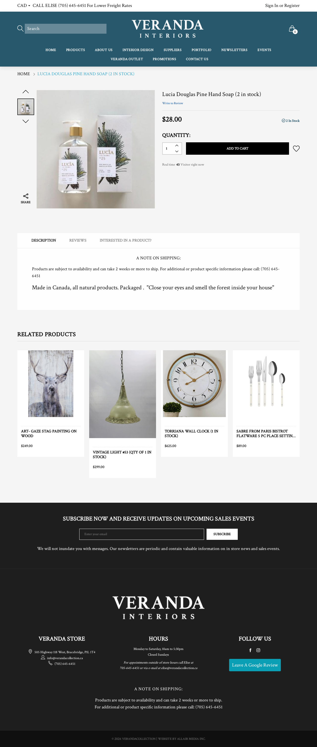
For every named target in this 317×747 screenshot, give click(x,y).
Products (75, 50)
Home (51, 50)
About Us (104, 50)
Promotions (164, 59)
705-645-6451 (129, 668)
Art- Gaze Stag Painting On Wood (49, 433)
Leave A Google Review (255, 665)
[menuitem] (51, 50)
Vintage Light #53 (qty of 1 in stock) (122, 454)
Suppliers (173, 50)
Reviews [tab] (77, 240)
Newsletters (234, 50)
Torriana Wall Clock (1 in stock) (191, 433)
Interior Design (138, 50)
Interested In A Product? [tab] (126, 240)
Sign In (271, 5)
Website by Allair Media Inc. (182, 739)
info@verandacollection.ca (65, 658)
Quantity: (176, 135)
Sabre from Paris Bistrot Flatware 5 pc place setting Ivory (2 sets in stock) (266, 433)
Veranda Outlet (127, 59)
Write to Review (172, 103)
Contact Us (197, 59)
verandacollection (139, 739)
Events (264, 50)
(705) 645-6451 (64, 664)
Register (292, 5)
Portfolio (201, 50)
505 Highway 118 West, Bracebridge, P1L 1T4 (64, 652)
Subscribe (222, 534)
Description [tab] (43, 240)
